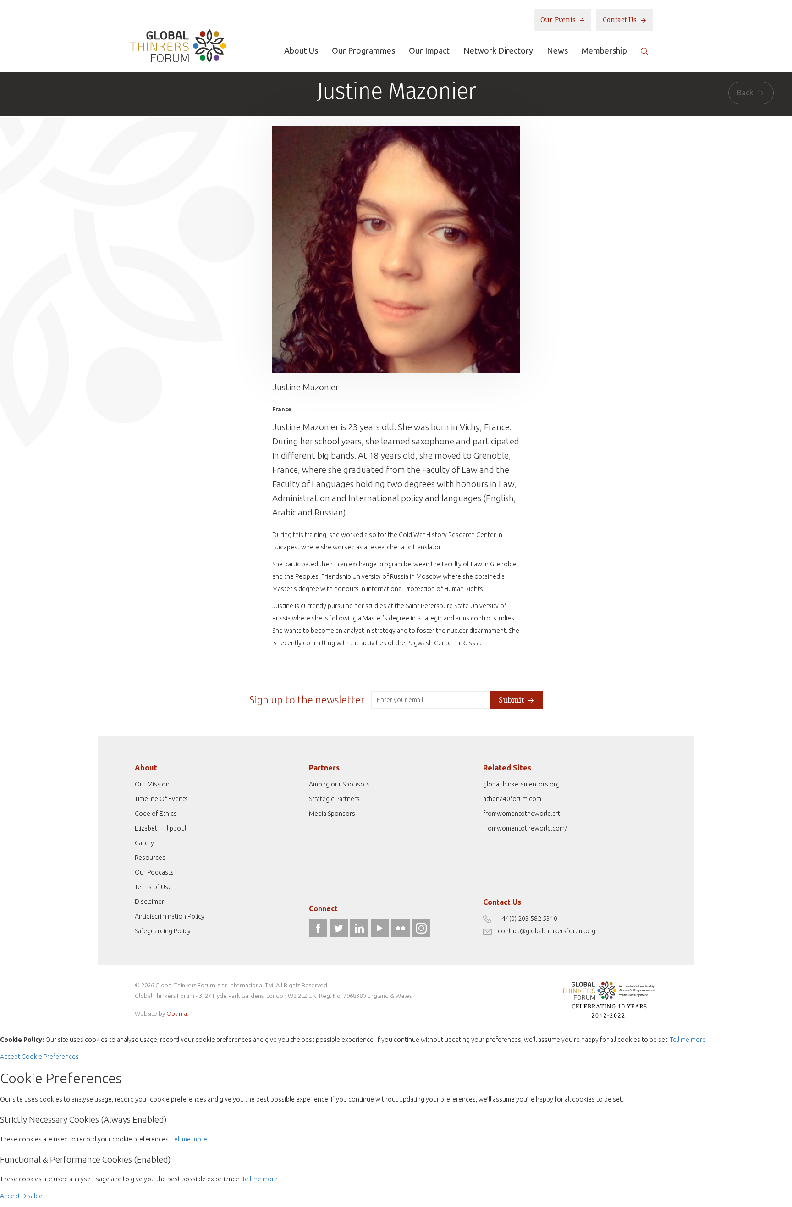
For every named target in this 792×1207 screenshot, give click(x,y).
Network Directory (498, 50)
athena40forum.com (512, 799)
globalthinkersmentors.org (521, 784)
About (146, 767)
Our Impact (429, 50)
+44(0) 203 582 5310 (527, 918)
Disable (32, 1196)
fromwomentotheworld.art (521, 813)
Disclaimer (149, 901)
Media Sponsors (332, 813)
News (557, 50)
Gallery (144, 843)
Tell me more (688, 1039)
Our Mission (152, 784)
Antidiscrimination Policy (169, 916)
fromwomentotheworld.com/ (525, 828)
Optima (176, 1013)
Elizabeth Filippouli (161, 828)
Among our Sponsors (339, 784)
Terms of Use (153, 887)
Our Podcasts (154, 872)
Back (746, 93)
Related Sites (507, 767)
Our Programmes (363, 50)
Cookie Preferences (50, 1056)
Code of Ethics (156, 813)
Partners (324, 767)
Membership (604, 50)
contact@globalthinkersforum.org (546, 931)
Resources (150, 857)
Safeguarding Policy (163, 931)
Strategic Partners (334, 799)
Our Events (559, 19)
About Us (301, 50)
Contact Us (620, 19)
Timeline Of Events (161, 799)
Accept (10, 1056)
